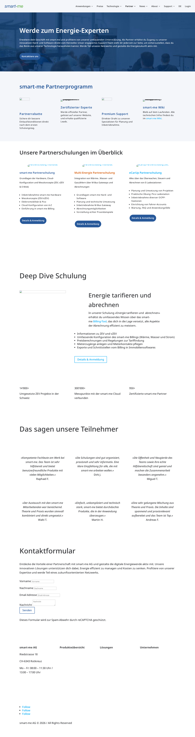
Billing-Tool (100, 321)
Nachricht (26, 605)
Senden (27, 610)
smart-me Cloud (70, 654)
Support (168, 6)
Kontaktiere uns (30, 56)
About (154, 6)
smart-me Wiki (154, 118)
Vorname (25, 581)
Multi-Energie (108, 661)
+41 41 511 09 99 (30, 679)
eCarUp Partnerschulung (145, 172)
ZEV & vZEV (107, 654)
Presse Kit (146, 686)
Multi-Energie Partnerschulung (94, 172)
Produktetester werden (154, 661)
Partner (129, 6)
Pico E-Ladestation (71, 675)
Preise (100, 6)
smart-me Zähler (70, 661)
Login (188, 6)
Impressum (147, 693)
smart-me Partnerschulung (37, 172)
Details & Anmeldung (33, 220)
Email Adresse (28, 595)
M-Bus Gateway (69, 668)
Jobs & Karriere (149, 668)
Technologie (113, 6)
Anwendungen (83, 6)
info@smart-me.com (32, 686)
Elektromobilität (110, 668)
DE (180, 6)
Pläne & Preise (68, 682)
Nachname (26, 588)
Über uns (145, 654)
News (142, 6)
